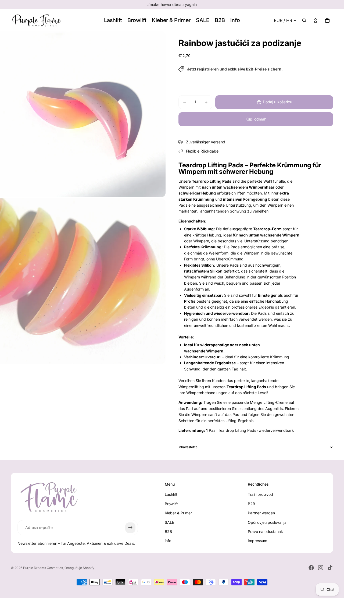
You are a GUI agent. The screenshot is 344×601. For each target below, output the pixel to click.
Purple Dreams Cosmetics (43, 568)
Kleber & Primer (178, 513)
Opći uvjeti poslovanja (267, 522)
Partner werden (261, 513)
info (168, 540)
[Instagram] (320, 567)
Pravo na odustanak (265, 531)
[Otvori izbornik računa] (315, 20)
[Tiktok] (330, 567)
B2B (168, 531)
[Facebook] (311, 567)
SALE (169, 522)
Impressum (257, 540)
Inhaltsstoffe (188, 447)
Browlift (171, 503)
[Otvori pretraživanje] (304, 20)
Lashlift (171, 494)
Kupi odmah (255, 119)
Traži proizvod (260, 494)
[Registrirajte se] (130, 527)
